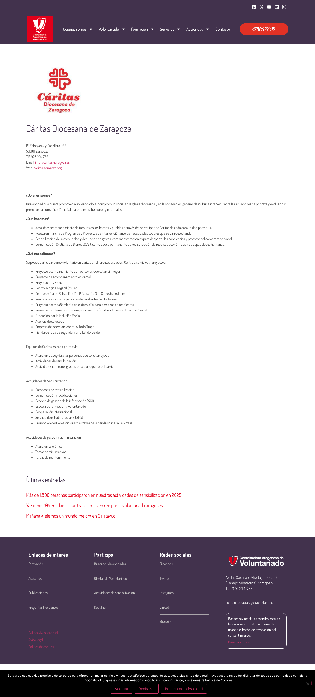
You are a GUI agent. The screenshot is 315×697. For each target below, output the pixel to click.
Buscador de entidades (110, 564)
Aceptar (121, 688)
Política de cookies (41, 646)
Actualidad (194, 29)
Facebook (166, 564)
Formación (139, 29)
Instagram (167, 592)
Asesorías (35, 578)
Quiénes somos (74, 29)
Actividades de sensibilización (114, 592)
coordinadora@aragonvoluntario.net (250, 602)
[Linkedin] (276, 7)
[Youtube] (269, 7)
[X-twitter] (261, 7)
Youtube (165, 621)
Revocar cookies (239, 642)
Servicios (167, 29)
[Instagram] (284, 7)
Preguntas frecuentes (43, 607)
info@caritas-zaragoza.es (52, 162)
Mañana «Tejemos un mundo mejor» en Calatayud (71, 515)
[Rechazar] (308, 683)
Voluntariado (109, 29)
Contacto (222, 29)
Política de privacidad (43, 633)
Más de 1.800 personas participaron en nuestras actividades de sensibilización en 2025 (103, 495)
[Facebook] (254, 7)
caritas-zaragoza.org (48, 167)
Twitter (165, 578)
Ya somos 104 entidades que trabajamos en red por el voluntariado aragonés (94, 505)
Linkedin (166, 607)
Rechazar (147, 688)
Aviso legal (35, 639)
